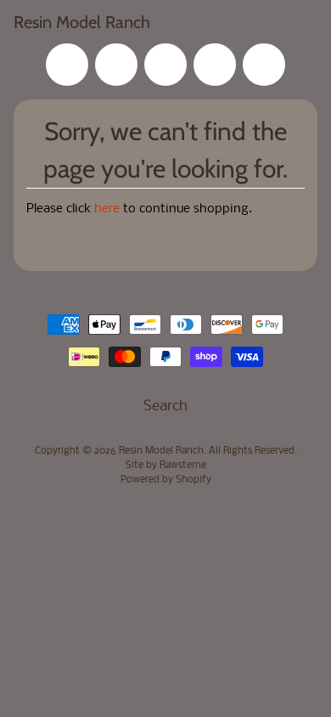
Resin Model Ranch (82, 22)
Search (165, 406)
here (107, 209)
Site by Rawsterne (166, 465)
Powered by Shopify (166, 480)
